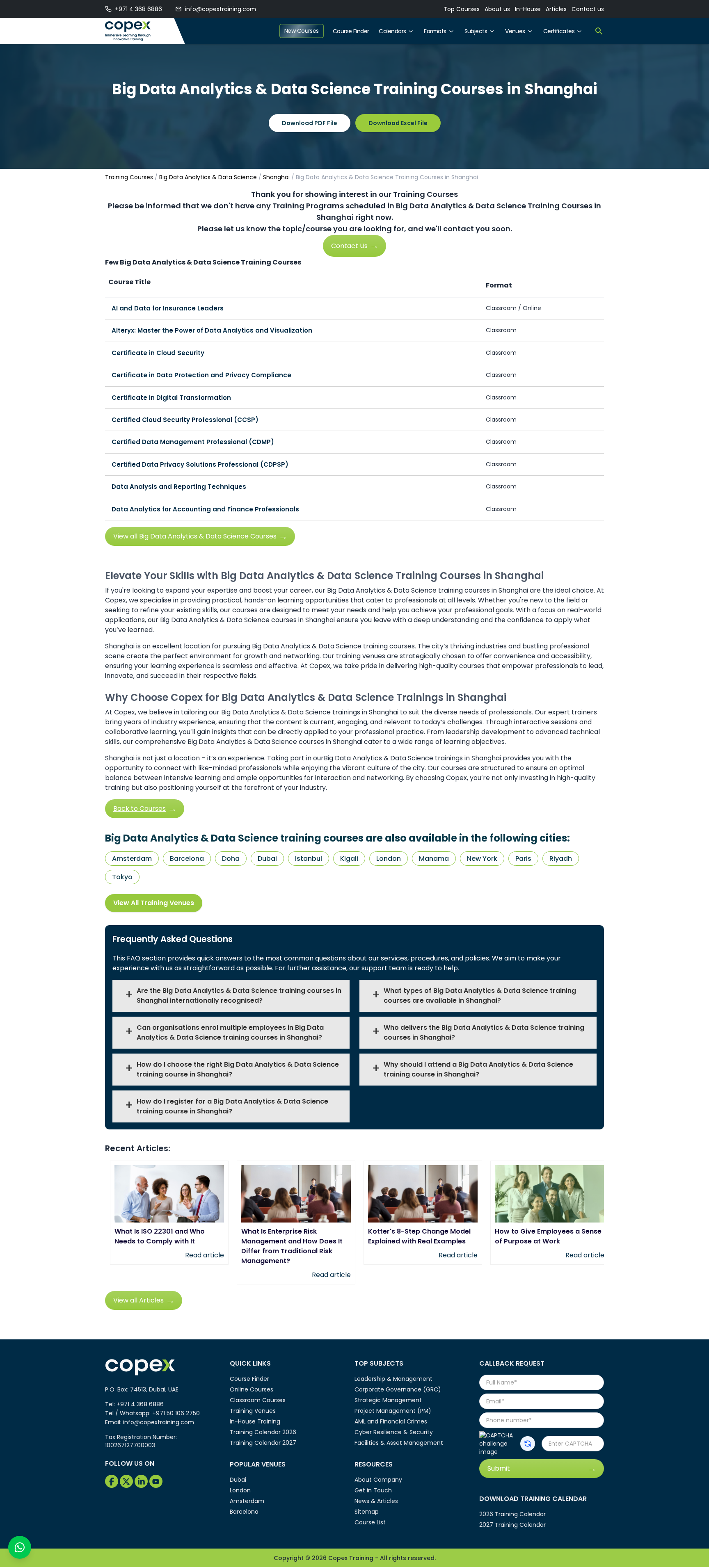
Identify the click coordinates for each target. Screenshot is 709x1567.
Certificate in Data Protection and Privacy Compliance (201, 375)
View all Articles (138, 1300)
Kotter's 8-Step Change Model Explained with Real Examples (419, 1236)
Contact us (588, 9)
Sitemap (366, 1512)
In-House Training (255, 1421)
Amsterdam (132, 858)
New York (482, 858)
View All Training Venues (153, 903)
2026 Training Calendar (512, 1514)
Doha (231, 858)
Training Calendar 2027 (263, 1443)
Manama (434, 858)
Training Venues (253, 1411)
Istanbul (308, 858)
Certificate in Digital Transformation (171, 397)
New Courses (301, 31)
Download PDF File (309, 123)
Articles (556, 9)
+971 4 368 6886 (138, 9)
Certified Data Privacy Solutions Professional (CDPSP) (200, 464)
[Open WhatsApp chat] (19, 1547)
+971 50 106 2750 (176, 1413)
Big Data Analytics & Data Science (208, 177)
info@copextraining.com (220, 9)
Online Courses (251, 1389)
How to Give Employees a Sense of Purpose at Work (548, 1236)
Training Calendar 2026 (263, 1432)
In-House (528, 9)
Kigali (349, 858)
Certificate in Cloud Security (158, 353)
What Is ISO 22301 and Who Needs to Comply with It (159, 1236)
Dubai (267, 858)
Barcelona (187, 858)
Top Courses (462, 9)
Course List (370, 1522)
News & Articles (376, 1501)
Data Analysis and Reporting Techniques (179, 486)
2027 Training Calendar (512, 1525)
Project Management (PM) (392, 1411)
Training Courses (129, 177)
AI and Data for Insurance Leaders (168, 308)
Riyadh (560, 858)
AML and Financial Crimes (390, 1421)
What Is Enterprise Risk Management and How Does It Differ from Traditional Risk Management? (292, 1246)
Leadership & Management (393, 1379)
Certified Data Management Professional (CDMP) (193, 442)
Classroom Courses (258, 1400)
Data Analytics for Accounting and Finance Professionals (205, 509)
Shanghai (276, 177)
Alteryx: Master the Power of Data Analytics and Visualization (212, 330)
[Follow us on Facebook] (111, 1481)
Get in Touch (373, 1490)
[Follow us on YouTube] (155, 1481)
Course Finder (351, 31)
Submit (498, 1468)
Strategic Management (388, 1400)
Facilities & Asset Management (398, 1443)
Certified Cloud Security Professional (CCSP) (185, 419)
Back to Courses (139, 808)
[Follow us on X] (126, 1481)
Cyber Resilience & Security (393, 1432)
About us (497, 9)
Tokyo (122, 877)
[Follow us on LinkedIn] (141, 1481)
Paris (523, 858)
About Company (378, 1480)
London (388, 858)
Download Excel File (398, 123)
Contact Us (349, 246)
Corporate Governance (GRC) (397, 1389)
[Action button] (527, 1443)
